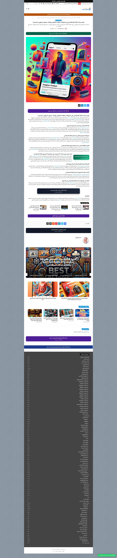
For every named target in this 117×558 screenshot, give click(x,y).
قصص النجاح (85, 413)
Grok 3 (86, 432)
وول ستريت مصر (85, 542)
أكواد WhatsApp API (82, 523)
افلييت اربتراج (86, 358)
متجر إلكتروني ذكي (84, 482)
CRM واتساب (85, 504)
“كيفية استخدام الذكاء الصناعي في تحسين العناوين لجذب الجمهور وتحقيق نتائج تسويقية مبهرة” (35, 319)
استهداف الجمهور (85, 142)
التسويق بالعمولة (86, 368)
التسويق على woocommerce (82, 404)
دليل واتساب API (83, 539)
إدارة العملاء (84, 525)
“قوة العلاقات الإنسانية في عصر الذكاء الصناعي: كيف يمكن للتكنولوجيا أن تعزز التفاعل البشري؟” (58, 261)
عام (88, 497)
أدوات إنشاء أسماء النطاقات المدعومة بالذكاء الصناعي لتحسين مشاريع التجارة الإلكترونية (51, 319)
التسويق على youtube (84, 406)
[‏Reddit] (53, 223)
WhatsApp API (85, 540)
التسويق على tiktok (84, 398)
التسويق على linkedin (84, 387)
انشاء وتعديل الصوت (84, 453)
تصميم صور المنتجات (82, 470)
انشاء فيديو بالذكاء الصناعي (83, 451)
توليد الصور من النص (84, 467)
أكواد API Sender (83, 522)
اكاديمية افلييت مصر (85, 362)
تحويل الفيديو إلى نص (84, 461)
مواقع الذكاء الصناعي (84, 472)
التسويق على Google (84, 383)
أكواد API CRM (84, 520)
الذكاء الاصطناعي (70, 117)
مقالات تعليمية (86, 499)
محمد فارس (62, 28)
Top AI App (85, 440)
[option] (58, 262)
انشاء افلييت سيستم (84, 478)
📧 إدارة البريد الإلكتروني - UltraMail (58, 1)
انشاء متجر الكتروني (85, 474)
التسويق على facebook (83, 381)
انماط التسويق (86, 484)
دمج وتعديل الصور (84, 468)
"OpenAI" (86, 419)
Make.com (86, 506)
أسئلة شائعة (84, 518)
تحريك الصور (85, 457)
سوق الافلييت (86, 495)
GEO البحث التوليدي (84, 431)
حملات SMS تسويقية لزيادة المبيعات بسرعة (58, 338)
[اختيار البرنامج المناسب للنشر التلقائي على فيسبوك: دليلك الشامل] (66, 313)
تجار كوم (64, 156)
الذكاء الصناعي (72, 17)
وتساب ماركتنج (86, 503)
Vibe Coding (85, 444)
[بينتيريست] (56, 223)
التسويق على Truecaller (83, 400)
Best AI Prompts (84, 425)
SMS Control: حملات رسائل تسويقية (81, 157)
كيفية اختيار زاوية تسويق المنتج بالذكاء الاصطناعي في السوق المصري (34, 207)
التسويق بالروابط (86, 366)
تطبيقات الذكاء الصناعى (83, 465)
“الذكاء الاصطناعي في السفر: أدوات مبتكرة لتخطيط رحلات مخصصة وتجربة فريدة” (55, 207)
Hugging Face (85, 434)
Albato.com (84, 510)
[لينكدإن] (82, 105)
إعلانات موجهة (83, 132)
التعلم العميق (85, 449)
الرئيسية (77, 17)
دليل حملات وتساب (83, 537)
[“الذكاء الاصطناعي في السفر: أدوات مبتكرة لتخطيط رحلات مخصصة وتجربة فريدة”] (64, 207)
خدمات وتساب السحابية (82, 531)
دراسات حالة (84, 533)
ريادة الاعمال (86, 493)
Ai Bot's (86, 423)
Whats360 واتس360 (84, 508)
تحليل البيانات (86, 485)
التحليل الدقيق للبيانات (82, 166)
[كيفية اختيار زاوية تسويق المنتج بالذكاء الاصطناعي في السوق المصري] (43, 207)
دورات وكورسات (86, 491)
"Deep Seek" (85, 417)
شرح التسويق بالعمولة (83, 412)
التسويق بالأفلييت (85, 374)
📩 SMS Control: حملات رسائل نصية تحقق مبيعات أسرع (58, 14)
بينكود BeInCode (84, 455)
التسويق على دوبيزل (84, 410)
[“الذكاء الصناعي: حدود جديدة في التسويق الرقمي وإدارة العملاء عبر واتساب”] (82, 313)
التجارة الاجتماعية (84, 448)
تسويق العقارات (86, 487)
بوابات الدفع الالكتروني (84, 480)
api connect (84, 512)
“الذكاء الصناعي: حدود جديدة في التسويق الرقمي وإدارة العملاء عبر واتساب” (83, 319)
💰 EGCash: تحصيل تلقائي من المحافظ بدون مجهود (58, 110)
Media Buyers (85, 370)
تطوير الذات (87, 489)
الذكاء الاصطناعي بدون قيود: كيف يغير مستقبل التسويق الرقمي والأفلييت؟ (77, 207)
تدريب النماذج (85, 463)
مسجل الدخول (81, 331)
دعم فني (85, 535)
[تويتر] (85, 105)
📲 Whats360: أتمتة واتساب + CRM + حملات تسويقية (58, 33)
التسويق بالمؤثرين (84, 377)
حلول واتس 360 (83, 529)
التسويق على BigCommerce (82, 379)
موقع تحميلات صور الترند (84, 501)
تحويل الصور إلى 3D (84, 459)
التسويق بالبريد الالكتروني (83, 376)
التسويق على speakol (84, 394)
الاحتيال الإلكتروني (86, 364)
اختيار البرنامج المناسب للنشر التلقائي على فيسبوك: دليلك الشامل (66, 319)
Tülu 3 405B (85, 442)
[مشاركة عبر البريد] (79, 105)
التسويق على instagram (83, 385)
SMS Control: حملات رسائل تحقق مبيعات (58, 191)
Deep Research (84, 427)
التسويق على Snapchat (83, 393)
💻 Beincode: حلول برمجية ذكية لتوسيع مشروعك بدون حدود (58, 347)
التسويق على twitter (84, 402)
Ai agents (86, 421)
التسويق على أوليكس (84, 408)
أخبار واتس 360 (84, 516)
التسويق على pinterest (83, 389)
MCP (87, 438)
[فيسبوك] (88, 105)
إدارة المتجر (85, 476)
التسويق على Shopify (84, 391)
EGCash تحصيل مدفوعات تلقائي (58, 215)
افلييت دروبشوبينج (85, 360)
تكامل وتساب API (83, 527)
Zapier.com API (83, 514)
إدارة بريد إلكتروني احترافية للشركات (58, 230)
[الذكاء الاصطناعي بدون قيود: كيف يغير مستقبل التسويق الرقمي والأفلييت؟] (85, 207)
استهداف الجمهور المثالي (55, 137)
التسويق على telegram (83, 396)
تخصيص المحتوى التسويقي (83, 127)
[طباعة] (47, 223)
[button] (107, 555)
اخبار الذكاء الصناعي (84, 446)
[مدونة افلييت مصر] (86, 8)
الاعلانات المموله (85, 372)
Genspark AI (85, 429)
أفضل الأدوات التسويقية (84, 357)
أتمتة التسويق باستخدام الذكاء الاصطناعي (80, 174)
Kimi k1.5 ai (85, 436)
